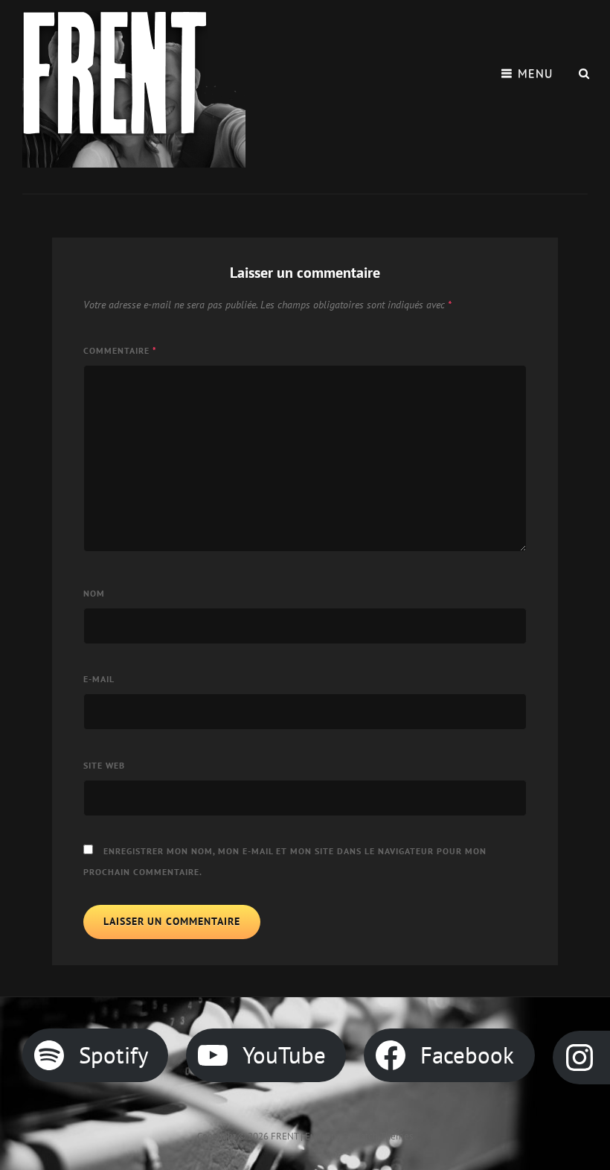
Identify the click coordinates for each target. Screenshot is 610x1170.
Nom (94, 593)
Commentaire (120, 350)
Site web (104, 765)
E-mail (99, 678)
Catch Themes (384, 1136)
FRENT (284, 1136)
